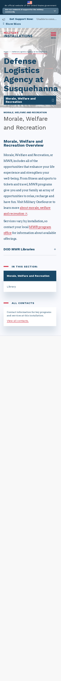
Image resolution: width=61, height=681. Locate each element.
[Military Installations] (18, 36)
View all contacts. (18, 320)
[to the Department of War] (29, 2)
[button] (30, 11)
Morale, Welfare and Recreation (28, 275)
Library (11, 286)
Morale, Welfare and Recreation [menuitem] (21, 100)
